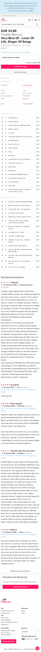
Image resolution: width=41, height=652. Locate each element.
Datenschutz (5, 618)
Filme (23, 613)
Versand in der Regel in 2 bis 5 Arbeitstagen (16, 52)
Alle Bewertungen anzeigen (20, 571)
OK (31, 11)
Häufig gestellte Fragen (8, 630)
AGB (2, 615)
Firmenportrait (5, 613)
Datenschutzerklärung (17, 6)
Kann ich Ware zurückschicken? (6, 634)
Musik (23, 611)
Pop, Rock (26, 98)
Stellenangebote (6, 620)
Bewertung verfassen (20, 587)
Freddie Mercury (28, 85)
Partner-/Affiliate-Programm (9, 622)
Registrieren (5, 624)
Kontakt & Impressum (7, 611)
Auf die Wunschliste (20, 72)
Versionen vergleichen (32, 63)
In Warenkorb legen (20, 66)
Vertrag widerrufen (8, 641)
